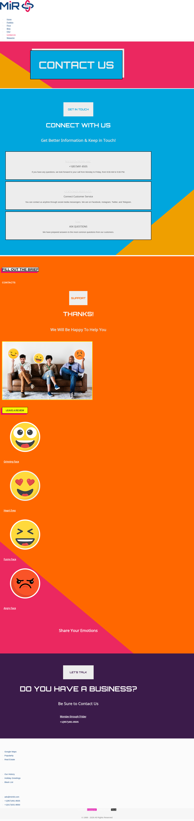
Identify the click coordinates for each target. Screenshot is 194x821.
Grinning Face (11, 461)
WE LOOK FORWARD (78, 161)
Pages (97, 767)
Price (9, 26)
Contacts (97, 789)
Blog (8, 29)
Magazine (11, 38)
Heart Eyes (10, 510)
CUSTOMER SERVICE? (78, 191)
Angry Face (10, 608)
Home (9, 19)
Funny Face (10, 559)
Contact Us (11, 35)
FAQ (8, 32)
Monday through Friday (73, 716)
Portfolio (10, 23)
